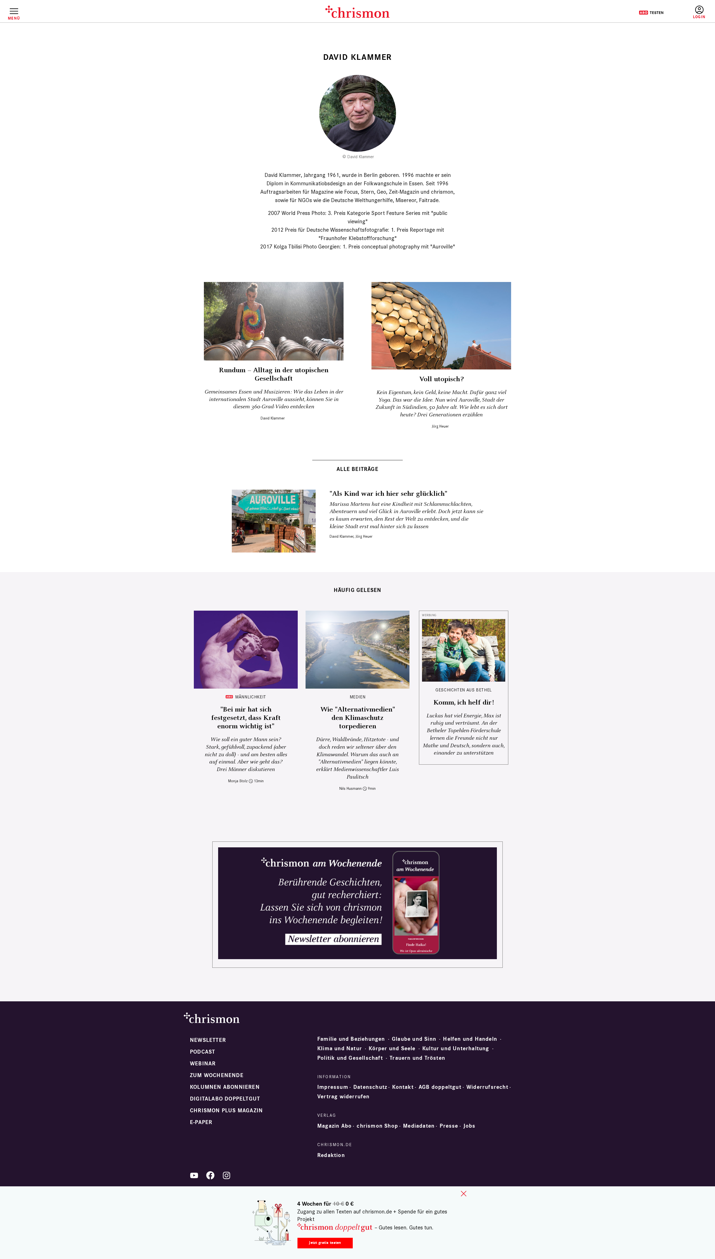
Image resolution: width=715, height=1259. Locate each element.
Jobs (469, 1126)
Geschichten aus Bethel (463, 690)
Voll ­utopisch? (441, 379)
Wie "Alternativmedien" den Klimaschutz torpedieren (357, 718)
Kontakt (402, 1087)
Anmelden (699, 12)
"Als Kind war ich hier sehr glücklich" (388, 494)
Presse (449, 1126)
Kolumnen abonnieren (225, 1087)
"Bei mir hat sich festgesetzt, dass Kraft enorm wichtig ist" (246, 718)
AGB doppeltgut (440, 1087)
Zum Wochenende (217, 1075)
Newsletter (208, 1040)
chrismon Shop (377, 1126)
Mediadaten (419, 1126)
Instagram (226, 1175)
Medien (358, 697)
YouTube (194, 1175)
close (463, 1193)
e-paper (201, 1122)
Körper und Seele (392, 1048)
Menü (14, 18)
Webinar (203, 1063)
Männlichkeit (250, 697)
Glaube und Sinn (414, 1039)
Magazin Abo (334, 1126)
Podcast (202, 1052)
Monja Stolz (238, 781)
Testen (651, 13)
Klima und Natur (339, 1048)
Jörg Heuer (440, 426)
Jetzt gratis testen (325, 1242)
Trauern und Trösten (417, 1058)
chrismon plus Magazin (226, 1110)
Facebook (210, 1175)
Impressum (332, 1087)
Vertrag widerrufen (343, 1096)
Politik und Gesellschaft (350, 1058)
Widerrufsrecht (487, 1087)
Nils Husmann (350, 788)
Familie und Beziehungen (351, 1039)
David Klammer (273, 418)
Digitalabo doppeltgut (225, 1099)
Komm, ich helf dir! (463, 702)
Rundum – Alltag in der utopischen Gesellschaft (273, 374)
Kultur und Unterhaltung (455, 1048)
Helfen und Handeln (470, 1039)
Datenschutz (370, 1087)
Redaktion (331, 1155)
